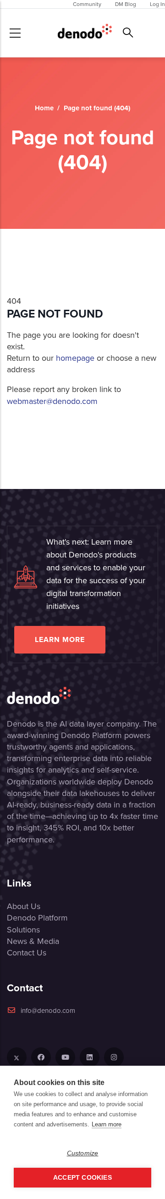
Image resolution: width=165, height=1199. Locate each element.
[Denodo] (84, 33)
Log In (157, 4)
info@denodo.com (48, 1011)
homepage (75, 358)
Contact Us (26, 953)
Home (44, 108)
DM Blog (125, 4)
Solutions (23, 930)
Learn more (60, 639)
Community (87, 4)
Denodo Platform (37, 918)
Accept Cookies (82, 1177)
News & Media (33, 941)
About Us (23, 906)
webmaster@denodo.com (52, 401)
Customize (83, 1153)
